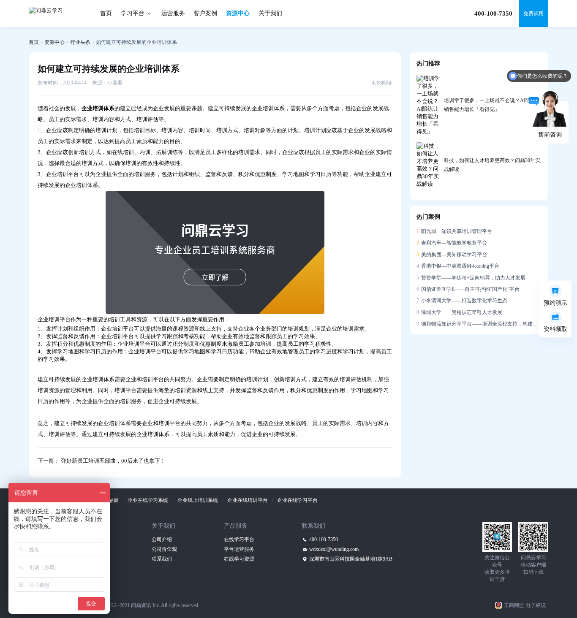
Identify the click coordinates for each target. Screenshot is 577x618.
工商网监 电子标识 (525, 605)
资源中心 (238, 13)
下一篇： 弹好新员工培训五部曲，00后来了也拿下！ (102, 461)
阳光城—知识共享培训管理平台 (454, 231)
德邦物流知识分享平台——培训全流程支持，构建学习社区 (479, 324)
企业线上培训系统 (197, 500)
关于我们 (270, 13)
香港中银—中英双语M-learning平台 (457, 266)
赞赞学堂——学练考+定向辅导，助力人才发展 (470, 278)
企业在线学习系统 (148, 500)
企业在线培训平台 (247, 500)
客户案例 (205, 13)
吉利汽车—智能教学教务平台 (451, 243)
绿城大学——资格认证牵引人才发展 (459, 312)
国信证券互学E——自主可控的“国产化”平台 (468, 289)
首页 (106, 13)
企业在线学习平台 (297, 500)
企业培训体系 (98, 379)
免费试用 (533, 13)
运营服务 (173, 13)
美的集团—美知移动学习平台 (451, 255)
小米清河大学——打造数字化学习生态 (461, 301)
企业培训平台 (62, 174)
